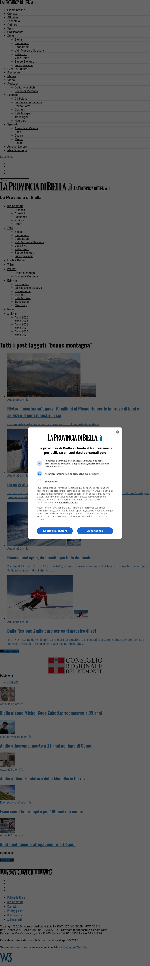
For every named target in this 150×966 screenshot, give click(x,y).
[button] (75, 481)
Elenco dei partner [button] (68, 502)
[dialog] (75, 483)
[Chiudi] (117, 432)
